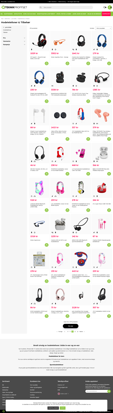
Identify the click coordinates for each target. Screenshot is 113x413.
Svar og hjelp (34, 385)
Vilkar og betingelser (36, 387)
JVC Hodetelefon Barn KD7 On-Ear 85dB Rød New (80, 131)
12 (77, 331)
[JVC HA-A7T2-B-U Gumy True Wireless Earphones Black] (81, 77)
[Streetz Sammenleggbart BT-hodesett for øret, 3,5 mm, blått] (39, 77)
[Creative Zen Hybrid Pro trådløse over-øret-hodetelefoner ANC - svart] (81, 41)
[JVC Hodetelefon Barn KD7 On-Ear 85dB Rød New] (81, 115)
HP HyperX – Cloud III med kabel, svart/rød (37, 57)
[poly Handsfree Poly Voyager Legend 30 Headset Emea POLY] (81, 295)
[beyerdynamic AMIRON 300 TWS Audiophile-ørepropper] (60, 77)
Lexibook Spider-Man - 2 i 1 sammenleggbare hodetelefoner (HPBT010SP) (81, 276)
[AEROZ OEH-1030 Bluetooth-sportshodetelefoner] (81, 224)
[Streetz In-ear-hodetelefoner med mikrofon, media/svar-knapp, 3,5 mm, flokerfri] (39, 115)
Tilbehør (5, 32)
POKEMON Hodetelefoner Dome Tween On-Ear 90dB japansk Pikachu (81, 205)
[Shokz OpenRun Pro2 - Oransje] (60, 41)
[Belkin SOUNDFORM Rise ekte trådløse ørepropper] (102, 153)
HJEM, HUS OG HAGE (7, 392)
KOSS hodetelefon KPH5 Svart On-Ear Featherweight (38, 312)
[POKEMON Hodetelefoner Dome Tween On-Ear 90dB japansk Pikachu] (81, 188)
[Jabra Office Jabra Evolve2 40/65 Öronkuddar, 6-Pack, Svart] (60, 115)
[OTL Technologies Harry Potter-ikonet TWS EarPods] (39, 259)
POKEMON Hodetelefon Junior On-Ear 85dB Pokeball (59, 169)
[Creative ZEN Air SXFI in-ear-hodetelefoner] (60, 224)
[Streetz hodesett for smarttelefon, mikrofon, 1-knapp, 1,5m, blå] (102, 41)
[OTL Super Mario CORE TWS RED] (102, 188)
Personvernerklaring (36, 392)
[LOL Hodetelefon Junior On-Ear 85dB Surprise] (60, 188)
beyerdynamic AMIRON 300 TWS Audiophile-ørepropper (59, 94)
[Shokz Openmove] (39, 224)
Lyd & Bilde (13, 18)
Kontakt (32, 390)
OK (109, 391)
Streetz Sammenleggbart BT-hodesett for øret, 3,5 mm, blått (39, 94)
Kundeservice (11, 1)
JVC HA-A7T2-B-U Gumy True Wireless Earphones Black (80, 94)
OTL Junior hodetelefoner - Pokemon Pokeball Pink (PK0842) (58, 276)
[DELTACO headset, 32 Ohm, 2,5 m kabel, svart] (39, 153)
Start (2, 18)
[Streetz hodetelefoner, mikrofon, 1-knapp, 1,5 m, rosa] (60, 295)
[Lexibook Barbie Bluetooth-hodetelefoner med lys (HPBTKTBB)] (39, 188)
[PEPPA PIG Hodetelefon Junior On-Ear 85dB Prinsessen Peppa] (102, 259)
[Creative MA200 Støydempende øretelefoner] (102, 224)
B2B (59, 390)
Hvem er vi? (61, 385)
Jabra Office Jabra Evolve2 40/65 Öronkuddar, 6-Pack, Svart (58, 132)
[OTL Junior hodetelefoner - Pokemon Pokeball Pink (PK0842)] (60, 259)
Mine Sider (4, 1)
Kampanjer (5, 404)
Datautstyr (5, 390)
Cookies (32, 395)
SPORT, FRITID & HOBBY (8, 397)
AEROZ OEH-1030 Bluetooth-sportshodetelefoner (80, 240)
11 (75, 331)
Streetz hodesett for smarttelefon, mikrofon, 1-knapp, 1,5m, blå (100, 58)
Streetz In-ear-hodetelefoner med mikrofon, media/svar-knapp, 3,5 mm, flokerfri (38, 132)
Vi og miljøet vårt (63, 387)
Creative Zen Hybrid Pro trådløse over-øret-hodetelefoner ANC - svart (81, 58)
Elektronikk (7, 18)
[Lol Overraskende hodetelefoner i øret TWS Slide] (81, 153)
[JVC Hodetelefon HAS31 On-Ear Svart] (102, 295)
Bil (3, 385)
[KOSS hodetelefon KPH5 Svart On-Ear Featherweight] (39, 295)
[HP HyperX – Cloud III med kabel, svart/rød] (39, 41)
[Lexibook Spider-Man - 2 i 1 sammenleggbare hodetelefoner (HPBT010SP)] (81, 259)
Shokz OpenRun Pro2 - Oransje (59, 57)
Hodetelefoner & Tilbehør (23, 18)
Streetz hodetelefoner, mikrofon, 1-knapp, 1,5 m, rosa (60, 312)
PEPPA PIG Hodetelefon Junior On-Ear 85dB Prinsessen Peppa (101, 275)
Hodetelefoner (7, 30)
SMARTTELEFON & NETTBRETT (9, 395)
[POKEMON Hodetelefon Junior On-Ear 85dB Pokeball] (60, 153)
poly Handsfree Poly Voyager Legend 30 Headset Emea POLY (81, 312)
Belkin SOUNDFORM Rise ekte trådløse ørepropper (101, 169)
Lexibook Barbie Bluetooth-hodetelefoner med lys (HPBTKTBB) (37, 205)
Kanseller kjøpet (34, 397)
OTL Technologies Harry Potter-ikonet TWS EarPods (39, 275)
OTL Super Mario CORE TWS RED (102, 204)
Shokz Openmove (35, 240)
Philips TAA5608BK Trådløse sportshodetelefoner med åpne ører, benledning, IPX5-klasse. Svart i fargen (101, 96)
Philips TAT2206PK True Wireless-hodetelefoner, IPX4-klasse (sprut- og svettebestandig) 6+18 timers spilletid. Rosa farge (102, 133)
